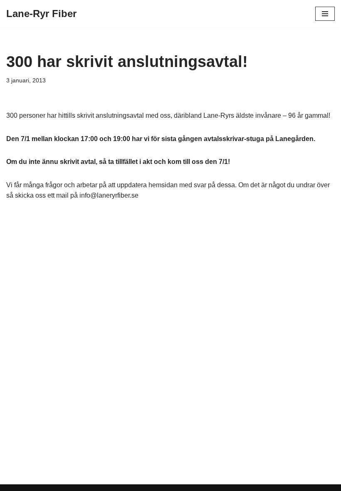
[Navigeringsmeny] (325, 14)
